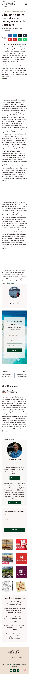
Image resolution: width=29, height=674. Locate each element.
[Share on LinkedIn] (15, 35)
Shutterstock (10, 283)
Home (6, 657)
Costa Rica (15, 11)
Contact (14, 657)
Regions (22, 11)
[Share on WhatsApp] (25, 39)
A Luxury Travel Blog (11, 664)
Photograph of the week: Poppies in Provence (21, 375)
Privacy (21, 657)
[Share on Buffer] (25, 35)
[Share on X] (20, 35)
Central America (6, 11)
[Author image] (2, 28)
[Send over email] (20, 39)
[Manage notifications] (25, 670)
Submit (14, 350)
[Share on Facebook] (10, 35)
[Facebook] (11, 670)
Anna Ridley (9, 29)
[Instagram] (18, 670)
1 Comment (7, 31)
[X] (14, 670)
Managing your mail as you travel (7, 374)
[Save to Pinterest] (15, 39)
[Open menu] (25, 3)
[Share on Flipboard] (10, 39)
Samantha (10, 391)
